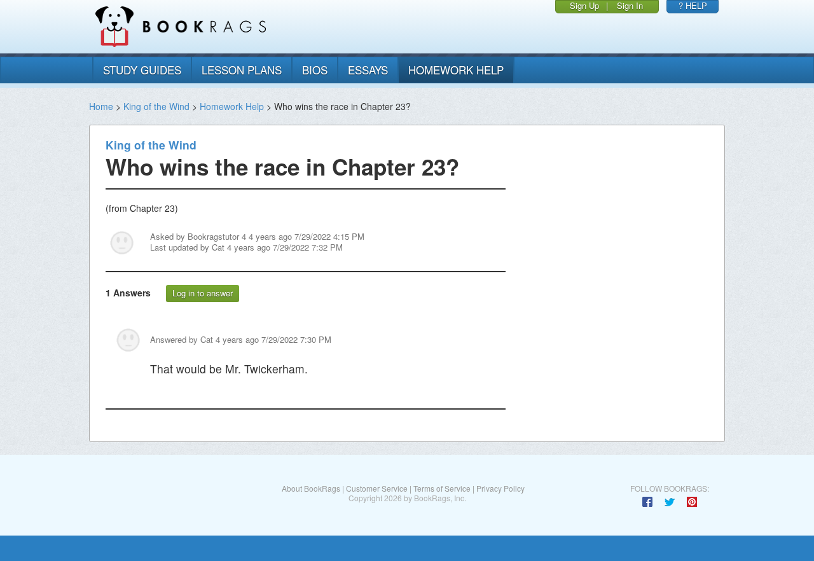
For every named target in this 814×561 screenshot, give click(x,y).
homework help (456, 70)
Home (101, 106)
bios (315, 70)
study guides (142, 70)
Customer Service (377, 488)
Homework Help (232, 106)
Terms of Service (442, 488)
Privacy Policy (500, 488)
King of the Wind (156, 106)
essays (368, 70)
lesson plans (242, 70)
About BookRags (311, 488)
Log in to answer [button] (202, 293)
